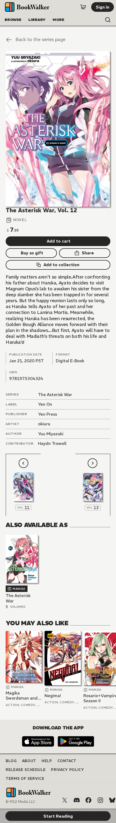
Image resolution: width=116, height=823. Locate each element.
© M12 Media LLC (20, 801)
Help (47, 761)
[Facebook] (88, 800)
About (29, 761)
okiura (44, 423)
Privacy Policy (67, 769)
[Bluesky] (112, 800)
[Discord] (76, 800)
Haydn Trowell (52, 443)
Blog (11, 761)
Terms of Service (25, 778)
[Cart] (83, 7)
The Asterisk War (55, 394)
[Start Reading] (58, 129)
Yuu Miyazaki (50, 433)
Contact (67, 761)
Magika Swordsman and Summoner (21, 695)
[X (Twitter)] (65, 800)
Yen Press (47, 414)
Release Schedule (26, 769)
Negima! (53, 695)
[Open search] (108, 20)
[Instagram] (100, 800)
